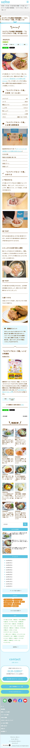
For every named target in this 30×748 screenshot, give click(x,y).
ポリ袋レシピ (5, 42)
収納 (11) (14, 634)
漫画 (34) (22, 601)
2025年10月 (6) (9, 584)
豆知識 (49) (21, 621)
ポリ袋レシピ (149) (8, 619)
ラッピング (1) (7, 642)
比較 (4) (15, 638)
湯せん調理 (5, 44)
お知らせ (3, 728)
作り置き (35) (20, 623)
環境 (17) (6, 630)
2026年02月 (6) (9, 574)
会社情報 (3, 731)
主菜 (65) (6, 621)
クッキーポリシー (15, 739)
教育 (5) (11, 638)
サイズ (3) (21, 638)
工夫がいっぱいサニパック (7, 720)
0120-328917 (15, 671)
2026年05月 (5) (9, 567)
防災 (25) (6, 627)
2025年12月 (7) (9, 579)
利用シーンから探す (5, 712)
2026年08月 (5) (9, 560)
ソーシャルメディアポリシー (15, 741)
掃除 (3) (5, 640)
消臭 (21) (17, 627)
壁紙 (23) (11, 627)
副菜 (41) (14, 623)
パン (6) (6, 638)
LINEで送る (5, 47)
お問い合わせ (4, 726)
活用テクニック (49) (8, 601)
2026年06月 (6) (9, 565)
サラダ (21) (23, 627)
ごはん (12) (15, 632)
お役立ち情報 (4, 717)
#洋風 (5, 398)
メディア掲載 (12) (7, 604)
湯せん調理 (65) (22, 619)
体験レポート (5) (16, 604)
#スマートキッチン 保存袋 (12, 399)
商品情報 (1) (15, 606)
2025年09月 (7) (9, 586)
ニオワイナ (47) (7, 623)
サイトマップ (15, 743)
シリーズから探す (5, 714)
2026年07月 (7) (9, 562)
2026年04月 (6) (9, 569)
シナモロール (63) (13, 621)
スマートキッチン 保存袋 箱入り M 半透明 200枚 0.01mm (14, 78)
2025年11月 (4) (9, 581)
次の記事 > (25, 416)
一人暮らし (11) (7, 634)
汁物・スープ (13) (13, 630)
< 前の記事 (4, 416)
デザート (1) (17, 640)
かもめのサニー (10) (8, 636)
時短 (24, 44)
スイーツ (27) (13, 625)
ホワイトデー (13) (8, 632)
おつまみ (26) (20, 625)
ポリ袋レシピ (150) (8, 599)
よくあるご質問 (4, 723)
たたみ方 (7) (21, 636)
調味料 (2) (11, 640)
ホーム (2, 706)
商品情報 (3, 709)
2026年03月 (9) (9, 572)
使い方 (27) (6, 625)
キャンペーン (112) (18, 599)
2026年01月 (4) (9, 577)
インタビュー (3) (7, 606)
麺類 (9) (15, 636)
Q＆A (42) (16, 601)
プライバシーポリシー (15, 737)
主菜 (18, 44)
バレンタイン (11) (21, 634)
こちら (22, 404)
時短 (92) (15, 619)
